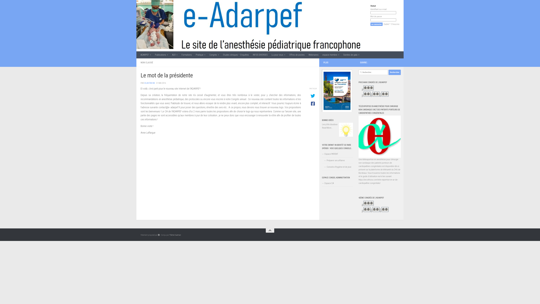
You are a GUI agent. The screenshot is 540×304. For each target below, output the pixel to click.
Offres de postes (297, 54)
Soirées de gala (350, 54)
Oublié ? (387, 24)
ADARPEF (144, 54)
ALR (174, 54)
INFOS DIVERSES (260, 54)
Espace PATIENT (331, 154)
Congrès (213, 54)
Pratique (199, 54)
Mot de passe (376, 16)
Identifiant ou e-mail (378, 9)
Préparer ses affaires (336, 160)
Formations (187, 54)
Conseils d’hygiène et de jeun (339, 167)
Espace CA (329, 183)
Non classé (147, 62)
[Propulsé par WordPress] (159, 235)
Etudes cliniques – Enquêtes (236, 54)
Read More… (327, 127)
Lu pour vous (277, 54)
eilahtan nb (149, 83)
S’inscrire (395, 24)
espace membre (329, 54)
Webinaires (314, 54)
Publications (160, 54)
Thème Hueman (175, 235)
